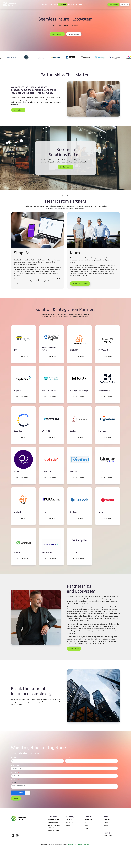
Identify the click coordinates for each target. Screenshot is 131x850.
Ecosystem (63, 4)
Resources (71, 4)
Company (79, 4)
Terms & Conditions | (83, 844)
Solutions (44, 4)
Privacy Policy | (72, 844)
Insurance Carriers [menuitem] (53, 819)
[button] (48, 4)
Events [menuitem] (105, 825)
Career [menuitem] (68, 825)
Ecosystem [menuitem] (106, 819)
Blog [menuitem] (86, 822)
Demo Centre (113, 4)
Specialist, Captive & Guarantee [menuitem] (54, 826)
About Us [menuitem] (69, 819)
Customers (53, 4)
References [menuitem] (88, 819)
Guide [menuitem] (86, 828)
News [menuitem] (86, 825)
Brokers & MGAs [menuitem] (53, 822)
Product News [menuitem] (107, 835)
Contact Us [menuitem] (69, 822)
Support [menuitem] (105, 822)
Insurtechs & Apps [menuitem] (53, 830)
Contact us (124, 4)
